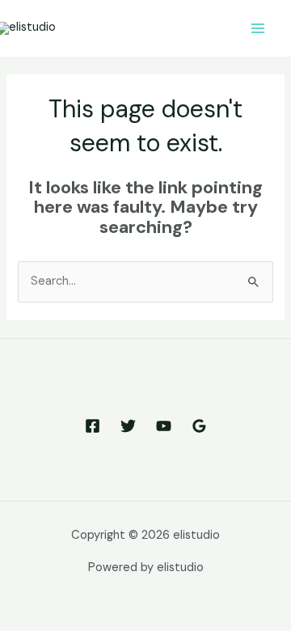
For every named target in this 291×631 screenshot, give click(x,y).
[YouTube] (163, 426)
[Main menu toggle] (258, 28)
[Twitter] (128, 426)
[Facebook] (92, 426)
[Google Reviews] (199, 426)
